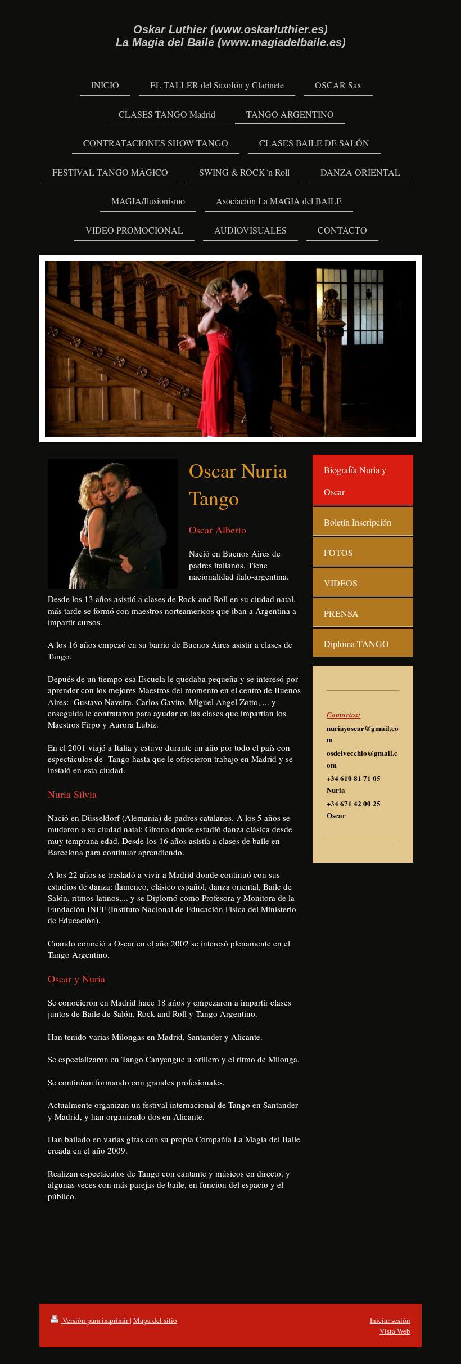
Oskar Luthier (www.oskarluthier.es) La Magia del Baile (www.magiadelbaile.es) (231, 35)
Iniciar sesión (390, 1320)
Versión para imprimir (95, 1320)
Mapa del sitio (155, 1320)
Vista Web (394, 1331)
